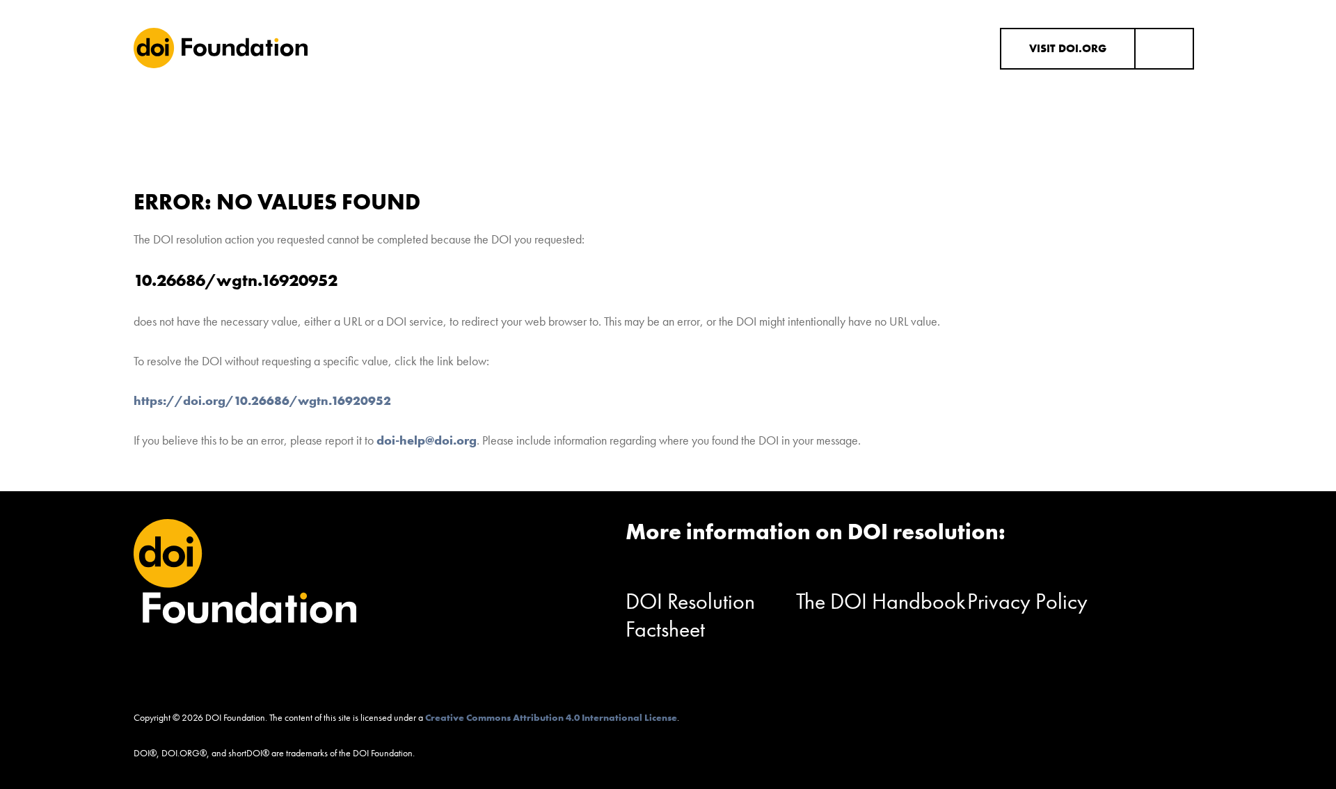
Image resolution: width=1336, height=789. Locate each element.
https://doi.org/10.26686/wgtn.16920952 (262, 400)
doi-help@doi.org (426, 440)
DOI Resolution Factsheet (690, 615)
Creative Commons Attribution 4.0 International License (551, 717)
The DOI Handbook (881, 601)
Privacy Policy (1027, 601)
